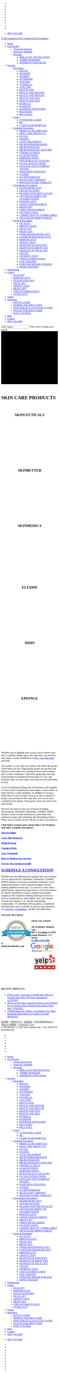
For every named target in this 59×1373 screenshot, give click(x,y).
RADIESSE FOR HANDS (32, 1122)
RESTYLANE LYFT (29, 1111)
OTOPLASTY (20, 1307)
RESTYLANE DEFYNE (31, 1105)
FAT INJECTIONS (28, 1225)
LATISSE (24, 1187)
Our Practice (13, 1059)
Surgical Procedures (22, 1233)
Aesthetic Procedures (23, 1141)
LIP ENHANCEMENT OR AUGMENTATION (32, 1210)
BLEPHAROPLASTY (30, 1201)
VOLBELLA (26, 1097)
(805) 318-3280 (14, 1334)
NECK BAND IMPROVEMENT (35, 1231)
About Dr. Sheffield (22, 1064)
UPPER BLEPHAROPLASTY (34, 1247)
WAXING (24, 1152)
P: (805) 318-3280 (40, 940)
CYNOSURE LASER (30, 1133)
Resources (12, 1312)
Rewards (17, 1067)
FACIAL (23, 1149)
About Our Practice (22, 1062)
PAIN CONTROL (22, 1326)
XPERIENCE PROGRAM (32, 1075)
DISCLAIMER (8, 1024)
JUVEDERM (26, 1092)
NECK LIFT (25, 1241)
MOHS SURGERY (29, 1280)
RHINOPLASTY (28, 1214)
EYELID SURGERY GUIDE (28, 1323)
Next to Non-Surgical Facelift (16, 863)
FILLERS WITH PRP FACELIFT (36, 1206)
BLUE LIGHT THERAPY (32, 1192)
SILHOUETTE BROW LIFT (33, 1261)
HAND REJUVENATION (32, 1184)
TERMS (28, 1021)
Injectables (18, 1081)
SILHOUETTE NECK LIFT (33, 1263)
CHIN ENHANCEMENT (32, 1222)
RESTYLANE (26, 1103)
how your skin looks (44, 758)
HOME (4, 1021)
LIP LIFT (24, 1266)
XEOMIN (24, 1089)
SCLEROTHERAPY (29, 1190)
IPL (21, 1135)
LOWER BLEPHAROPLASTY (35, 1250)
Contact (11, 1331)
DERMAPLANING (29, 1171)
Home (10, 1056)
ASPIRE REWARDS (29, 1073)
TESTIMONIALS (43, 1021)
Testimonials (13, 1282)
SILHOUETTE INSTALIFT (33, 1258)
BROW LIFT (26, 1220)
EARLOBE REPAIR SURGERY (35, 1277)
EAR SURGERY (27, 1274)
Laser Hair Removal (11, 838)
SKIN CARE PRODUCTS (32, 1146)
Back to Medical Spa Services (16, 858)
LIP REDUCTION (28, 1269)
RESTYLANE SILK (29, 1113)
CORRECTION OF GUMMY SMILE (38, 1228)
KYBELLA (25, 1116)
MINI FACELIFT (28, 1239)
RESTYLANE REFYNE (31, 1108)
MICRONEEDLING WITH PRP (35, 1162)
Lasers (16, 1130)
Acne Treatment (9, 853)
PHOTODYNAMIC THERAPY (35, 1195)
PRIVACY (16, 1021)
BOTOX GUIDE (21, 1315)
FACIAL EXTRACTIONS (32, 1176)
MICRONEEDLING (29, 1160)
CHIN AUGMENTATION (32, 1271)
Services (11, 1078)
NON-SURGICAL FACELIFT (34, 1173)
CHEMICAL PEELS (29, 1165)
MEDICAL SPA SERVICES (33, 1143)
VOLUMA (24, 1094)
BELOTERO (25, 1124)
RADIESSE (25, 1119)
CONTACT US (26, 1024)
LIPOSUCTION (27, 1255)
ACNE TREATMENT (30, 1154)
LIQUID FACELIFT (29, 1203)
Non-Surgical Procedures (25, 1198)
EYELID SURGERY (23, 1293)
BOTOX (23, 1084)
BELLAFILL (26, 1127)
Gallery (10, 1285)
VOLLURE (25, 1100)
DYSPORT (25, 1086)
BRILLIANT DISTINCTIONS (34, 1070)
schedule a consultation (15, 909)
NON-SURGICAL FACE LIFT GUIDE (33, 1320)
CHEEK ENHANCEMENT (33, 1217)
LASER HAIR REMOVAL (32, 1138)
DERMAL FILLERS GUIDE (27, 1318)
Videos (10, 1310)
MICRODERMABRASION (33, 1157)
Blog (9, 1329)
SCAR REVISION (28, 1168)
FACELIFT (25, 1236)
